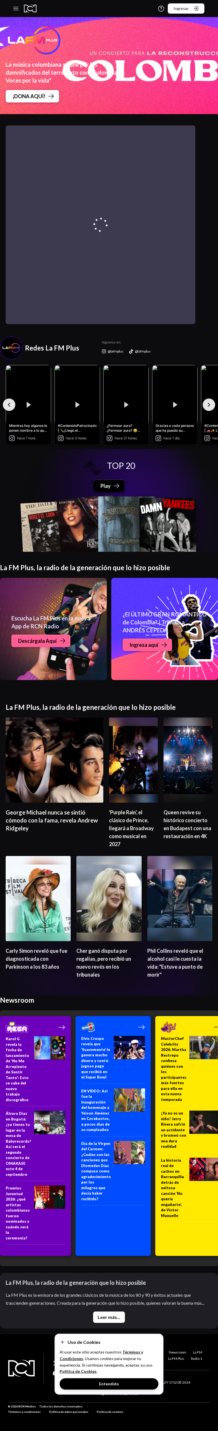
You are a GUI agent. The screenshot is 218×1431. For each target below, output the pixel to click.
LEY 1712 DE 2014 (176, 1382)
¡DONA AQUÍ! (28, 96)
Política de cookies (110, 1411)
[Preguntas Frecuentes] (161, 8)
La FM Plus (176, 1358)
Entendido (109, 1383)
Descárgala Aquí (37, 641)
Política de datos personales (68, 1411)
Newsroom (177, 1352)
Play (105, 486)
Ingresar (180, 8)
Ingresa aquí (143, 645)
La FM (197, 1352)
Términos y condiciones (24, 1411)
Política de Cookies (78, 1371)
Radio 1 (196, 1358)
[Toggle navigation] (16, 8)
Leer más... (109, 1317)
